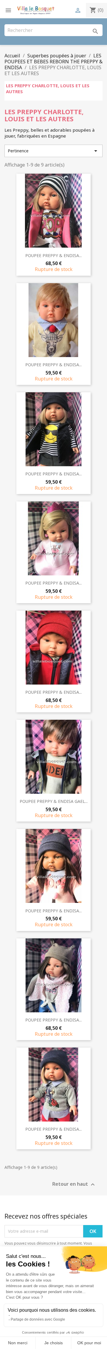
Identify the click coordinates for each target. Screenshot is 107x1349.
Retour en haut (74, 1184)
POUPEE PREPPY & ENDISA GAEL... (54, 801)
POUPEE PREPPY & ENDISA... (53, 255)
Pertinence (53, 150)
